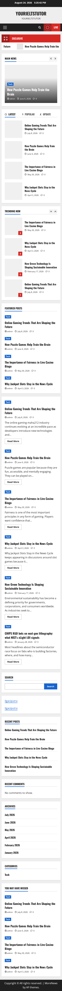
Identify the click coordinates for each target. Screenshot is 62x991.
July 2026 (10, 815)
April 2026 (10, 837)
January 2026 (12, 853)
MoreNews (51, 983)
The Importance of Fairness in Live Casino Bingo (13, 170)
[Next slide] (55, 59)
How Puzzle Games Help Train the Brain (13, 150)
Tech (10, 84)
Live (56, 27)
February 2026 (12, 845)
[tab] (13, 114)
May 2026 (10, 830)
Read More (14, 441)
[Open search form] (39, 27)
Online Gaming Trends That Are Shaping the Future (13, 129)
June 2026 (10, 822)
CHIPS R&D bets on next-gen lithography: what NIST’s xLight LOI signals (29, 635)
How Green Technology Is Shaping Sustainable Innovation (13, 267)
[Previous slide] (51, 59)
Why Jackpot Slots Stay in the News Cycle (13, 191)
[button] (5, 27)
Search (9, 677)
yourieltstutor (31, 13)
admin (12, 98)
